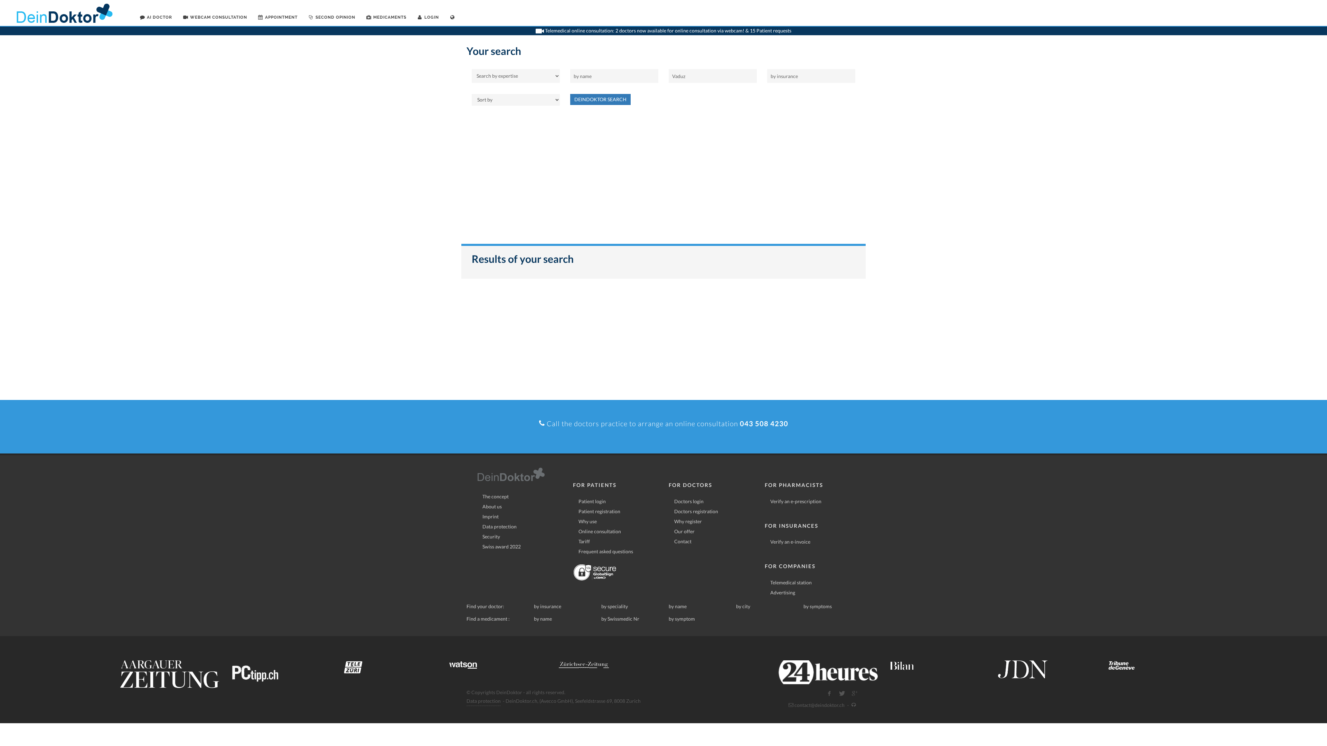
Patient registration (599, 511)
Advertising (782, 592)
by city (743, 606)
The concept (495, 496)
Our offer (684, 531)
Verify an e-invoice (790, 542)
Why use (587, 521)
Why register (688, 521)
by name (678, 606)
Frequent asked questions (605, 551)
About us (492, 506)
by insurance (547, 606)
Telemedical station (791, 582)
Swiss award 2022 (501, 546)
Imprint (490, 516)
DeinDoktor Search (600, 99)
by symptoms (817, 606)
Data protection (499, 526)
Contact (682, 541)
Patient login (592, 501)
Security (491, 536)
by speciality (614, 606)
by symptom (682, 619)
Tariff (584, 541)
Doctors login (689, 501)
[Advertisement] (663, 178)
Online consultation (599, 531)
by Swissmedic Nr (620, 619)
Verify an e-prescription (795, 501)
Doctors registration (696, 511)
